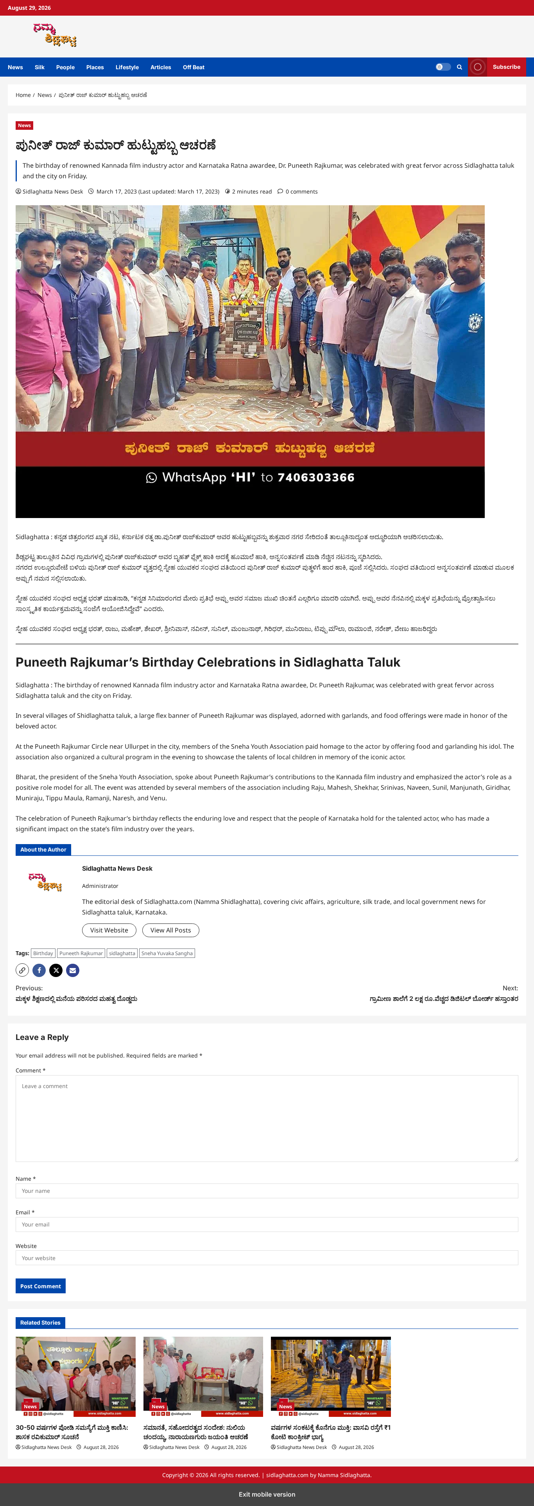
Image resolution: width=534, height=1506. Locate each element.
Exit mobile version (267, 1494)
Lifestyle (127, 67)
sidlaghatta (122, 953)
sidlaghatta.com (287, 1475)
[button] (22, 970)
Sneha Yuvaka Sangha (167, 953)
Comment (31, 1070)
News (15, 67)
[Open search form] (459, 67)
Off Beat (193, 67)
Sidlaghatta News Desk (53, 191)
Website (26, 1246)
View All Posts (171, 930)
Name (26, 1178)
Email (25, 1212)
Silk (40, 67)
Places (95, 67)
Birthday (43, 953)
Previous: (76, 993)
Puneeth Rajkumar (81, 953)
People (65, 67)
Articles (161, 67)
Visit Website (109, 930)
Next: (444, 993)
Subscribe (506, 66)
